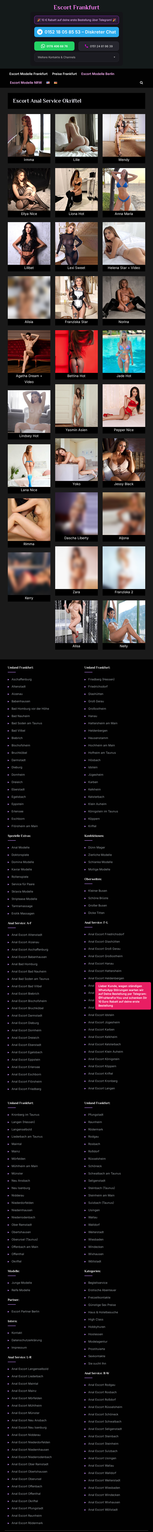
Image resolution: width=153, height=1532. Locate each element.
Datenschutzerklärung (27, 1340)
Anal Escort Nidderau (26, 1434)
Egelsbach (19, 796)
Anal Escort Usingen (102, 1458)
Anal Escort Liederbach (27, 1376)
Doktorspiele (20, 854)
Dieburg (17, 767)
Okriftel (17, 1261)
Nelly (124, 646)
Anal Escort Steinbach (103, 1436)
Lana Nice (29, 490)
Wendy (123, 160)
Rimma (29, 544)
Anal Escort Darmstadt (27, 1015)
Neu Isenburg (21, 1188)
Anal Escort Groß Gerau (104, 948)
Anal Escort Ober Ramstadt (30, 1464)
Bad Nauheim (21, 716)
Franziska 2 (124, 592)
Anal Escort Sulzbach (103, 1451)
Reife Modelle (21, 1290)
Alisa (76, 646)
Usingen (94, 1210)
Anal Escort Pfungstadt (27, 1508)
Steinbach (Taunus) (101, 1188)
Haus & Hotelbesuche (103, 1312)
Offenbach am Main (25, 1246)
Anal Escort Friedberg (26, 1089)
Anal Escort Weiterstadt (104, 1480)
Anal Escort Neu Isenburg (29, 1427)
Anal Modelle (20, 847)
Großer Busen (97, 905)
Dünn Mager (96, 847)
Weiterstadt (96, 1232)
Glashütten (95, 694)
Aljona (124, 538)
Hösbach (94, 760)
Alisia (29, 322)
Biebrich (17, 738)
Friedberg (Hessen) (101, 679)
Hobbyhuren (96, 1326)
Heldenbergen (98, 730)
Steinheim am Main (101, 1195)
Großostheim (97, 708)
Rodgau (93, 1136)
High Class (95, 1319)
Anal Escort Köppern (102, 1066)
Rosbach (94, 1144)
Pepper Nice (124, 430)
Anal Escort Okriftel (25, 1501)
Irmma (29, 160)
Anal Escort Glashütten (104, 941)
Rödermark (95, 1129)
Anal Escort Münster (25, 1413)
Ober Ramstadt (22, 1224)
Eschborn (18, 818)
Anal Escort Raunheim (27, 1515)
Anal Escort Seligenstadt (105, 1429)
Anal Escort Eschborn (26, 1074)
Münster (17, 1173)
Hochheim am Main (101, 745)
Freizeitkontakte (99, 1297)
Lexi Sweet (76, 268)
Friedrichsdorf (98, 686)
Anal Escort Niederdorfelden (31, 1442)
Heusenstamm (98, 738)
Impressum (19, 1347)
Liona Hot (76, 214)
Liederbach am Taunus (27, 1136)
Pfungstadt (95, 1114)
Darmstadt (19, 760)
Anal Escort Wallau (101, 1465)
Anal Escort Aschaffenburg (30, 949)
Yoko (76, 484)
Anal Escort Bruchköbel (28, 1008)
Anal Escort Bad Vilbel (27, 986)
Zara (76, 592)
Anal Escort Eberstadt (26, 1044)
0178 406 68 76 (57, 46)
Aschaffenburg (22, 679)
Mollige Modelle (99, 869)
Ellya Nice (29, 214)
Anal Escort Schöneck (103, 1414)
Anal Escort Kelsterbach (104, 1044)
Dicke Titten (96, 912)
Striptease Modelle (24, 898)
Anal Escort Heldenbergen (106, 978)
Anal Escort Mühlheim (27, 1405)
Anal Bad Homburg (24, 964)
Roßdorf (93, 1151)
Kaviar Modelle (22, 869)
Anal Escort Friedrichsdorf (106, 934)
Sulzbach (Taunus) (101, 1202)
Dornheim (18, 774)
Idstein (93, 767)
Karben (93, 782)
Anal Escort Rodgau (101, 1384)
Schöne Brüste (98, 898)
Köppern (94, 818)
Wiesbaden (96, 1239)
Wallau (92, 1217)
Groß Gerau (96, 701)
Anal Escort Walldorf (102, 1473)
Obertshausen (21, 1232)
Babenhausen (21, 701)
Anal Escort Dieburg (25, 1023)
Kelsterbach (96, 796)
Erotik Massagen (23, 913)
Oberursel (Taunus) (25, 1239)
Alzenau (17, 694)
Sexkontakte (96, 1356)
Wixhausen (96, 1254)
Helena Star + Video (124, 268)
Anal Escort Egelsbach (27, 1052)
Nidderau (18, 1195)
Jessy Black (123, 484)
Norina (124, 322)
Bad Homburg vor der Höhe (30, 708)
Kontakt (17, 1332)
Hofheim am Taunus (102, 752)
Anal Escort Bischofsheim (29, 1001)
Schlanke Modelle (100, 862)
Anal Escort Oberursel (26, 1479)
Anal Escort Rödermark (27, 1523)
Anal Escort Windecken (104, 1495)
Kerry (29, 598)
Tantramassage (22, 906)
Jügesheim (95, 774)
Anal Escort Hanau (101, 963)
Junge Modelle (22, 1282)
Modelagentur (97, 1341)
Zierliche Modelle (100, 854)
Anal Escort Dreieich (25, 1037)
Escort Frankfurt (76, 7)
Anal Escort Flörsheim (27, 1081)
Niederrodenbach (23, 1217)
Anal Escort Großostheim (105, 956)
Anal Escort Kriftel (100, 1073)
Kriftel (92, 826)
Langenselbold (22, 1129)
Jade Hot (124, 376)
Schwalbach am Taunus (104, 1173)
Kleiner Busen (97, 890)
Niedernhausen (22, 1210)
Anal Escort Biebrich (25, 993)
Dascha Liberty (76, 538)
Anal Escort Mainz (24, 1390)
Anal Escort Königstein (104, 1059)
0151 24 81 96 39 (101, 46)
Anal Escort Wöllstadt (103, 1509)
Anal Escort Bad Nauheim (29, 971)
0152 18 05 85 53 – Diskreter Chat (80, 31)
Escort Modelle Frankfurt (28, 74)
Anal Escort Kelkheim (102, 1036)
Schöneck (95, 1166)
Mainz (16, 1151)
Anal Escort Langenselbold (30, 1368)
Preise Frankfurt (64, 74)
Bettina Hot (76, 376)
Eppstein (18, 804)
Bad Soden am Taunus (27, 723)
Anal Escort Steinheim (103, 1443)
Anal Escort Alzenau (25, 942)
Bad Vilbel (18, 730)
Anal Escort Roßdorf (102, 1399)
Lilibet (29, 268)
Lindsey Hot (29, 436)
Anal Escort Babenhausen (29, 957)
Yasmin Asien (76, 430)
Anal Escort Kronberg (103, 1081)
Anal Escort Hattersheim (105, 970)
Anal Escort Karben (101, 1029)
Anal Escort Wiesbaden (104, 1487)
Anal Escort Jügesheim (104, 1022)
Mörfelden (19, 1158)
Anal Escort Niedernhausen (30, 1449)
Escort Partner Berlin (25, 1311)
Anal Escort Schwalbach (105, 1421)
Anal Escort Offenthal (26, 1493)
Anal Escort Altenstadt (27, 934)
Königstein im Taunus (103, 811)
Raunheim (95, 1122)
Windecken (96, 1246)
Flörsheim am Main (25, 826)
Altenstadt (19, 686)
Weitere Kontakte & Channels (56, 57)
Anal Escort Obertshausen (29, 1471)
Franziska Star (76, 322)
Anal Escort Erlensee (26, 1067)
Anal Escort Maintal (25, 1383)
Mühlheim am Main (25, 1166)
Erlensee (17, 811)
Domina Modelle (23, 862)
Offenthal (18, 1254)
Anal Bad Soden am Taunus (30, 978)
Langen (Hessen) (23, 1122)
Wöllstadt (94, 1261)
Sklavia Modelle (22, 891)
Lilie (76, 160)
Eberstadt (18, 789)
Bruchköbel (19, 752)
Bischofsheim (21, 745)
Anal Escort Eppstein (26, 1059)
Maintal (17, 1144)
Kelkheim (94, 789)
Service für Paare (23, 884)
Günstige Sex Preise (102, 1304)
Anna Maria (124, 214)
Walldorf (94, 1224)
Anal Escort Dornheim (26, 1030)
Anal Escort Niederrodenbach (32, 1457)
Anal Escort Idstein (101, 1015)
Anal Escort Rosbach (102, 1392)
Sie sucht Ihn (97, 1363)
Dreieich (17, 782)
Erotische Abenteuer (102, 1290)
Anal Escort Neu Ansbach (29, 1420)
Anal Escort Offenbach (27, 1486)
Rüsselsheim (97, 1158)
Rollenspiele (20, 876)
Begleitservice (97, 1282)
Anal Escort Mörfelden (27, 1398)
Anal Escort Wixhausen (104, 1502)
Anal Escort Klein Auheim (105, 1051)
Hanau (92, 716)
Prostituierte (96, 1349)
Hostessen (95, 1334)
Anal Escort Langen (101, 1088)
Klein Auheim (97, 804)
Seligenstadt (96, 1180)
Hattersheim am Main (103, 723)
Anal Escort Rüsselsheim (105, 1407)
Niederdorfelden (23, 1202)
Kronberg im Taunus (25, 1114)
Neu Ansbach (21, 1180)
